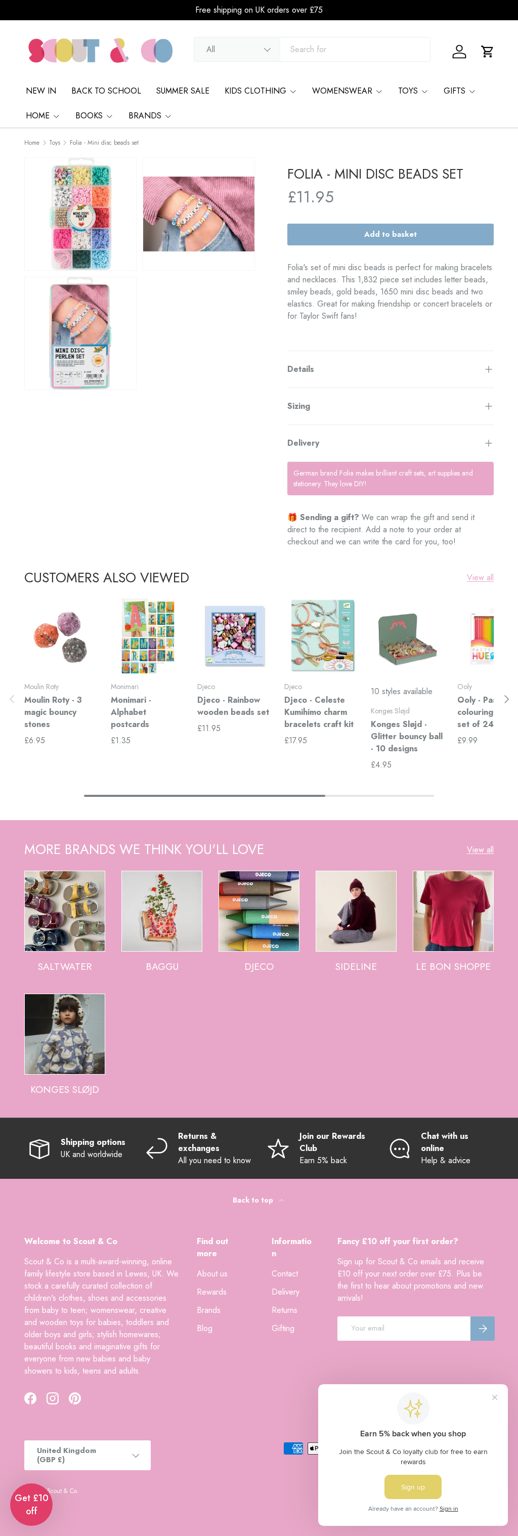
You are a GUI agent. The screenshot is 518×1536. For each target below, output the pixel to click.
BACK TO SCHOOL (106, 91)
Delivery (285, 1292)
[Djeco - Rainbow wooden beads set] (234, 636)
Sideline (356, 966)
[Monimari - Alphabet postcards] (148, 636)
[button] (488, 51)
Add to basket (390, 234)
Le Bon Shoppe (453, 966)
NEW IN (41, 91)
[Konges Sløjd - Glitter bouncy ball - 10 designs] (408, 636)
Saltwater (65, 966)
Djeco (259, 966)
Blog (204, 1328)
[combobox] (312, 49)
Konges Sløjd (64, 1089)
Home (31, 143)
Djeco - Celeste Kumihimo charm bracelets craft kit (319, 712)
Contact (285, 1273)
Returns (284, 1310)
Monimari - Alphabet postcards (131, 712)
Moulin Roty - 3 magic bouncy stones (53, 712)
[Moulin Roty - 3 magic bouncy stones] (61, 636)
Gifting (283, 1328)
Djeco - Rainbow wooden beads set (233, 706)
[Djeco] (259, 911)
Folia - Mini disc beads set (104, 143)
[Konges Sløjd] (65, 1034)
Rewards (212, 1292)
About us (212, 1273)
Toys (54, 143)
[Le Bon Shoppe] (453, 911)
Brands (209, 1310)
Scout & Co (61, 1491)
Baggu (162, 966)
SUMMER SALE (182, 91)
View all (480, 577)
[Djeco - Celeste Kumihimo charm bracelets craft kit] (321, 636)
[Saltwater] (65, 911)
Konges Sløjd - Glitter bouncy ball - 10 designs (407, 736)
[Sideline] (356, 911)
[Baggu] (162, 911)
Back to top (254, 1200)
